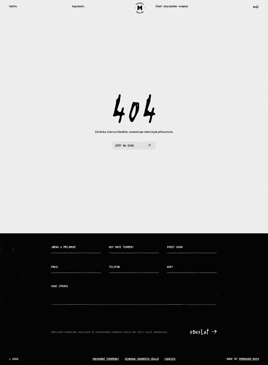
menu (256, 7)
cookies (170, 359)
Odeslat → (203, 332)
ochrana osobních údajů (142, 359)
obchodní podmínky (106, 359)
